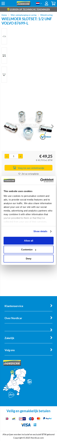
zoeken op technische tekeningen (30, 9)
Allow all (28, 240)
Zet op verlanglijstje (30, 174)
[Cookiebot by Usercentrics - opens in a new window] (41, 180)
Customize (27, 249)
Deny (28, 258)
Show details (40, 231)
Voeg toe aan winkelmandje (31, 168)
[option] (4, 36)
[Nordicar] (23, 5)
